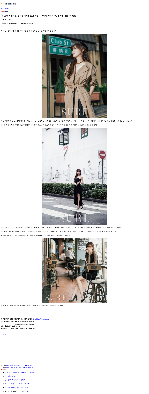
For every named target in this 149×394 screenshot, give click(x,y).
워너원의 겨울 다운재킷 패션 (15, 380)
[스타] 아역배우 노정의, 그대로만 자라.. (20, 365)
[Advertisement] (17, 340)
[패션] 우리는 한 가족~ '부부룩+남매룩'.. (20, 367)
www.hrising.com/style (26, 321)
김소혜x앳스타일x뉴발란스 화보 (16, 387)
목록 (4, 334)
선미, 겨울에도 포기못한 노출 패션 (17, 384)
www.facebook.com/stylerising (23, 324)
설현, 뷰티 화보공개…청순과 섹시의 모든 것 (20, 372)
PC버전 (27, 391)
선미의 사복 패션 (11, 376)
